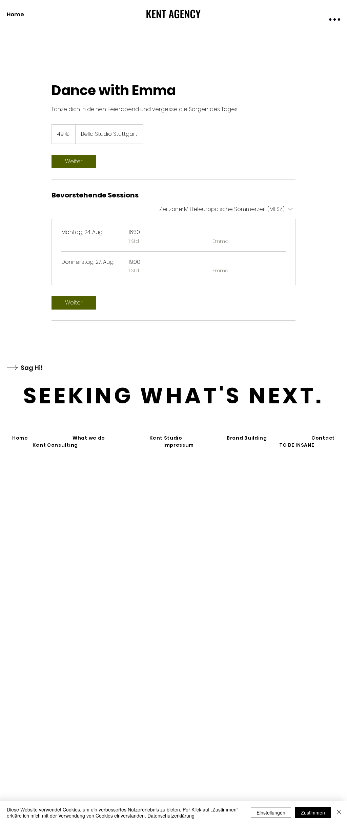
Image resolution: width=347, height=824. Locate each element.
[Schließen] (339, 812)
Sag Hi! (32, 367)
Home (15, 14)
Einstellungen (271, 812)
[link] (74, 161)
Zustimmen (313, 812)
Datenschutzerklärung (171, 815)
